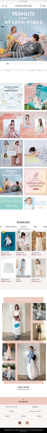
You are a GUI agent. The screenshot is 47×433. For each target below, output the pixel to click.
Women (23, 227)
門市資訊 (11, 411)
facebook (20, 423)
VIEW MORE (23, 387)
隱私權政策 (35, 407)
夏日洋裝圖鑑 (23, 1)
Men (35, 227)
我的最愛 (41, 5)
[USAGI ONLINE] (23, 6)
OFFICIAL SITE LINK (35, 411)
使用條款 (39, 416)
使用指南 (23, 416)
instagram (27, 423)
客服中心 (7, 416)
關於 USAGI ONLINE (11, 407)
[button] (1, 1)
